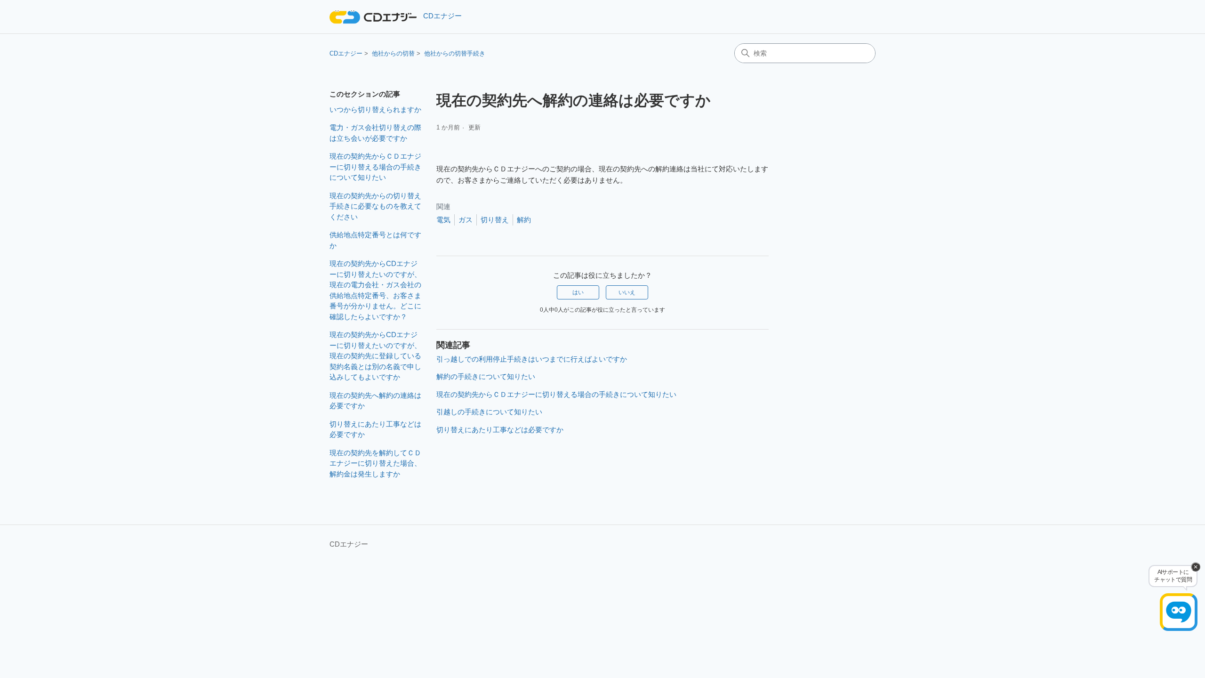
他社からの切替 (393, 53)
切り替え (495, 220)
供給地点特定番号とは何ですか (375, 240)
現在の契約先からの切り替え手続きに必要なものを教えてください (375, 206)
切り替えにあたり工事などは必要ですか (375, 429)
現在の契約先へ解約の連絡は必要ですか (375, 400)
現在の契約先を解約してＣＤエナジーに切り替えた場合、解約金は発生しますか (375, 463)
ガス (465, 220)
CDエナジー (345, 53)
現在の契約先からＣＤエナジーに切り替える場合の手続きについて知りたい (375, 166)
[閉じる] (1195, 567)
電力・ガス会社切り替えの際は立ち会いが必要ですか (375, 132)
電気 (443, 220)
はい (578, 292)
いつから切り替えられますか (375, 109)
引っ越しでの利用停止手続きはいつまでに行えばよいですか (531, 359)
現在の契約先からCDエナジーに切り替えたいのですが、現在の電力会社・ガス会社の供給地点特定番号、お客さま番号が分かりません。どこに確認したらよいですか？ (375, 290)
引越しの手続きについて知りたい (489, 412)
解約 (524, 220)
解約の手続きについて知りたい (485, 376)
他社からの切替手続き (454, 53)
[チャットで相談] (1178, 612)
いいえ (627, 292)
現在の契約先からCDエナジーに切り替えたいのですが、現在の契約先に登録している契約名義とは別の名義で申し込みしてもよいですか (375, 356)
